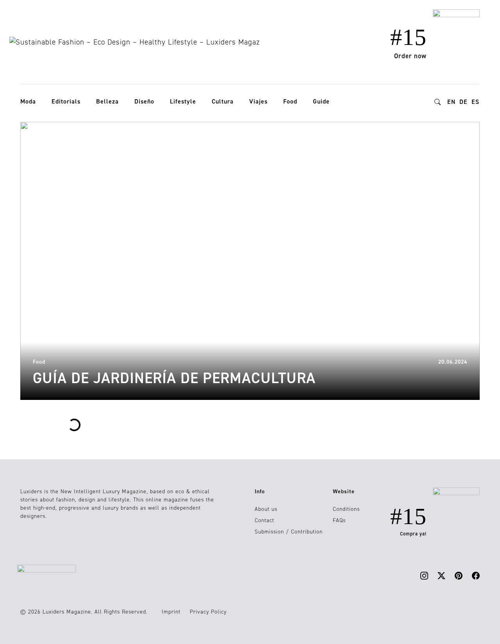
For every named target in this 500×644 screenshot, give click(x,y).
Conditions (346, 509)
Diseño (144, 101)
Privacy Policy (208, 611)
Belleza (107, 101)
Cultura (223, 101)
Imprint (171, 611)
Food (290, 101)
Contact (264, 520)
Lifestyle (183, 101)
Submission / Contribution (289, 531)
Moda (28, 101)
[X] (441, 575)
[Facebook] (476, 575)
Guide (321, 101)
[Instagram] (424, 575)
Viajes (258, 101)
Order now (410, 56)
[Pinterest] (458, 575)
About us (266, 509)
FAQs (339, 520)
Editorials (66, 101)
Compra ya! (413, 534)
